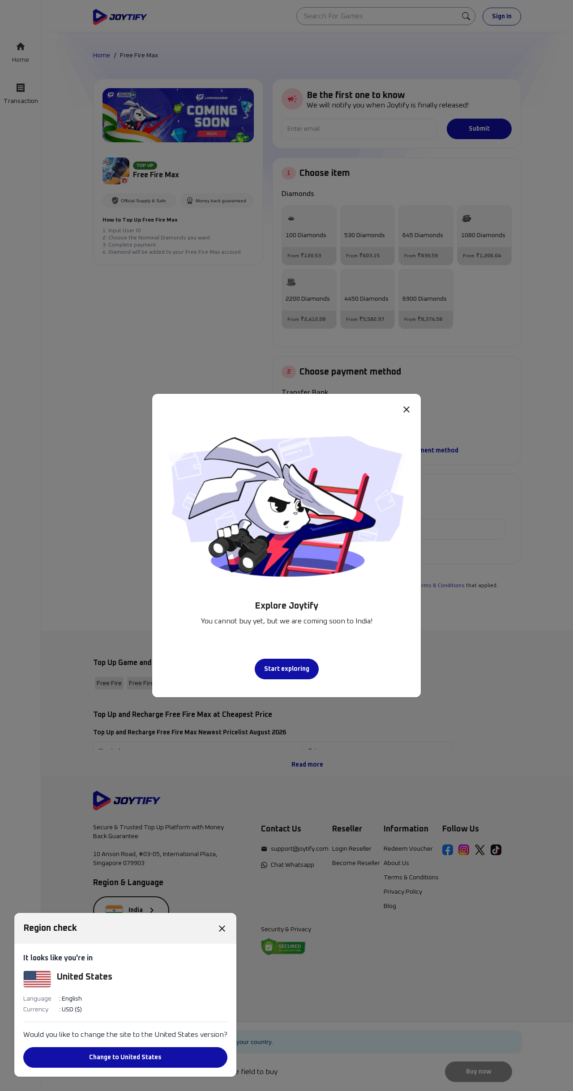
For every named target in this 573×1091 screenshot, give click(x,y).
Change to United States (125, 1057)
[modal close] (406, 409)
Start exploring (286, 669)
